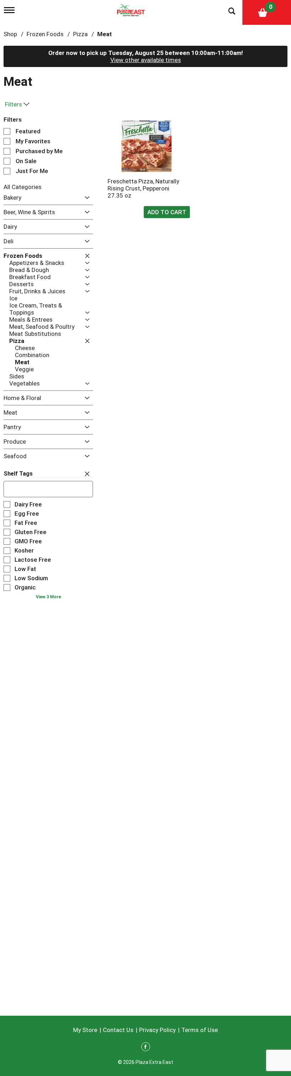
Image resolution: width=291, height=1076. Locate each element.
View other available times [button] (145, 59)
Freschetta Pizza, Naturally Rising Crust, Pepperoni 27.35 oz (143, 188)
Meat (104, 34)
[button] (85, 197)
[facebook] (145, 1048)
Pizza (80, 34)
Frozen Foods (45, 34)
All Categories (23, 186)
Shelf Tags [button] (18, 473)
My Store (85, 1029)
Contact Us (118, 1029)
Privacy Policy (157, 1029)
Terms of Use (199, 1029)
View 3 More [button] (48, 596)
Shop (10, 34)
